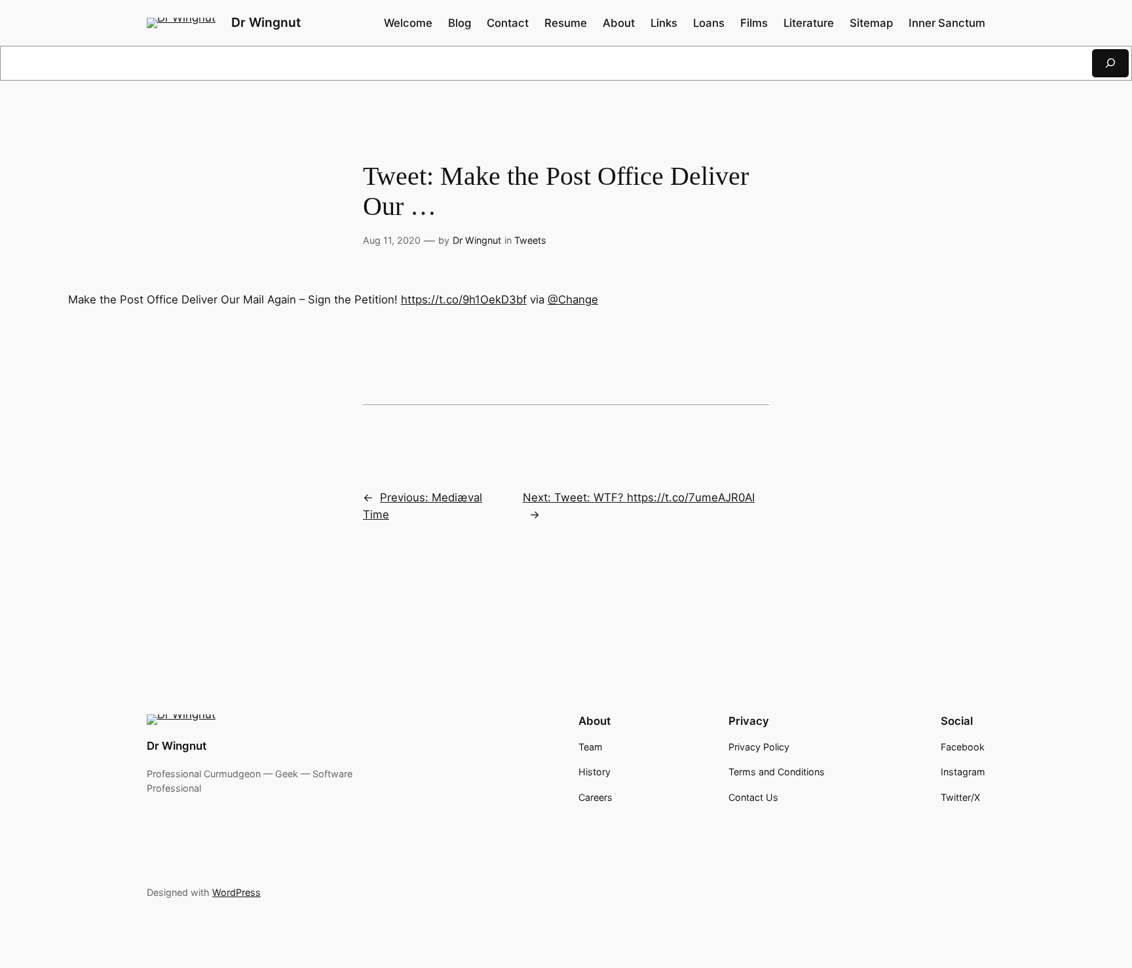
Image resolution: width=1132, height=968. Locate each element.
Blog (459, 22)
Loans (709, 22)
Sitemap (871, 22)
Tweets (530, 240)
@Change (573, 299)
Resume (565, 22)
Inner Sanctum (947, 22)
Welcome (408, 22)
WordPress (236, 892)
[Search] (1110, 63)
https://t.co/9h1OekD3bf (464, 299)
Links (664, 22)
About (619, 22)
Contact (508, 22)
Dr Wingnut (266, 22)
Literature (808, 22)
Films (754, 22)
